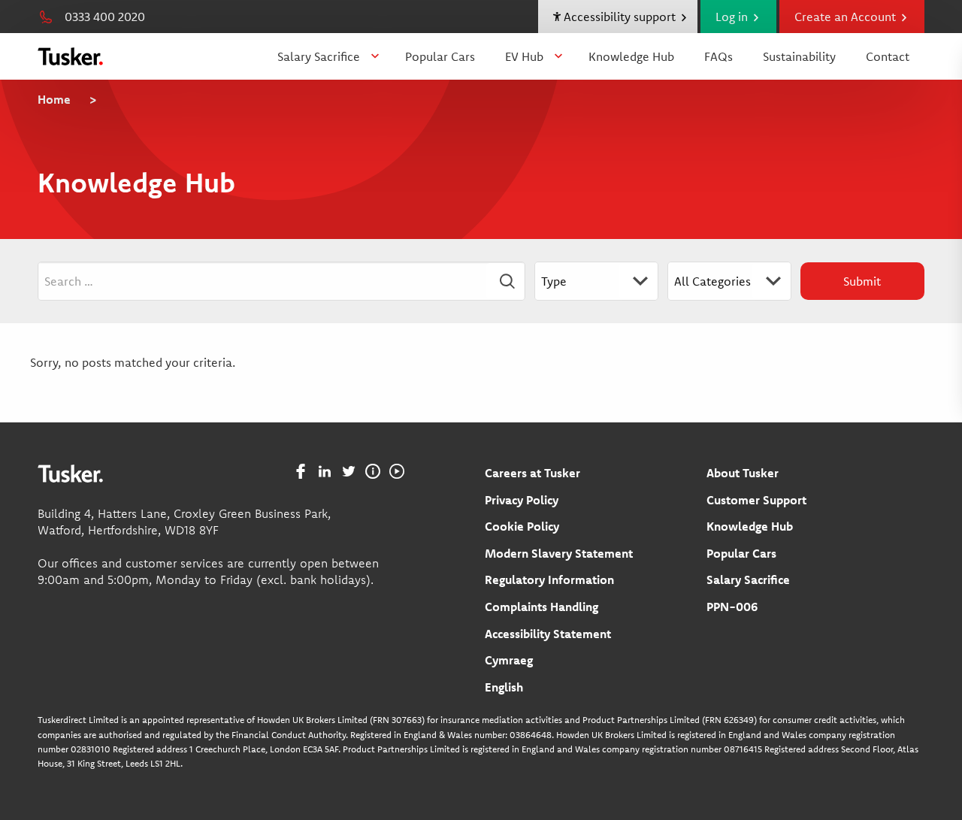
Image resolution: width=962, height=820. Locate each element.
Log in (733, 16)
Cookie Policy (522, 526)
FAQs (718, 56)
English (504, 686)
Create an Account (846, 16)
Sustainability (799, 56)
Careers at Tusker (532, 472)
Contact (887, 56)
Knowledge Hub (631, 56)
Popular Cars (440, 56)
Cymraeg (509, 659)
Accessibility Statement (548, 633)
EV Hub (524, 56)
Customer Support (756, 499)
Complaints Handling (541, 606)
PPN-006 (732, 606)
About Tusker (742, 472)
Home (54, 99)
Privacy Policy (521, 499)
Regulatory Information (549, 579)
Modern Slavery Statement (559, 553)
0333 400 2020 (105, 16)
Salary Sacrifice (318, 56)
